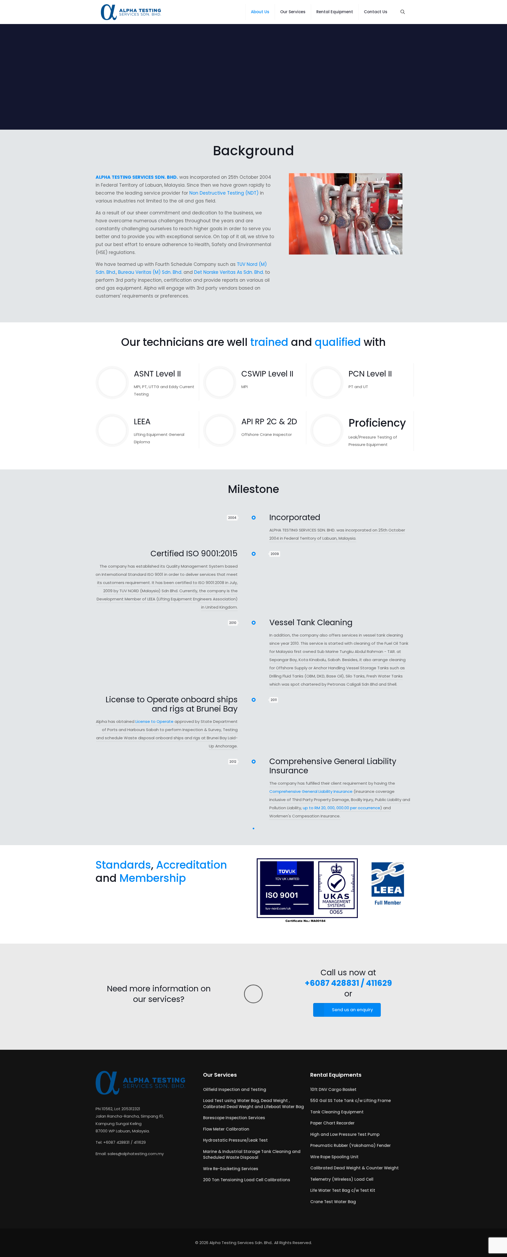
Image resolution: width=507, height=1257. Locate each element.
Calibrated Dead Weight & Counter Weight (354, 1168)
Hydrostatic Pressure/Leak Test (235, 1140)
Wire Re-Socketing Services (230, 1168)
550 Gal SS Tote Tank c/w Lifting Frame (350, 1100)
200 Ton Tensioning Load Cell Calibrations (246, 1180)
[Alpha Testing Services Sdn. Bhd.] (131, 12)
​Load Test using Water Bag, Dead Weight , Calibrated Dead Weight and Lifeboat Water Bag (253, 1103)
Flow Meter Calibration (226, 1129)
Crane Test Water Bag (333, 1201)
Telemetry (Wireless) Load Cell (341, 1179)
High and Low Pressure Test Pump (344, 1134)
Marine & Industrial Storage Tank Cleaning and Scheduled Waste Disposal (252, 1154)
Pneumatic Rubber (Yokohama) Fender (350, 1145)
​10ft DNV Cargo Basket (333, 1089)
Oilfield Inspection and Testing (234, 1089)
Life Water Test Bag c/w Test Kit (342, 1190)
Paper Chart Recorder (332, 1123)
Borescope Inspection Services (234, 1118)
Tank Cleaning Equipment (337, 1112)
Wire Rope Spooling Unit (334, 1157)
